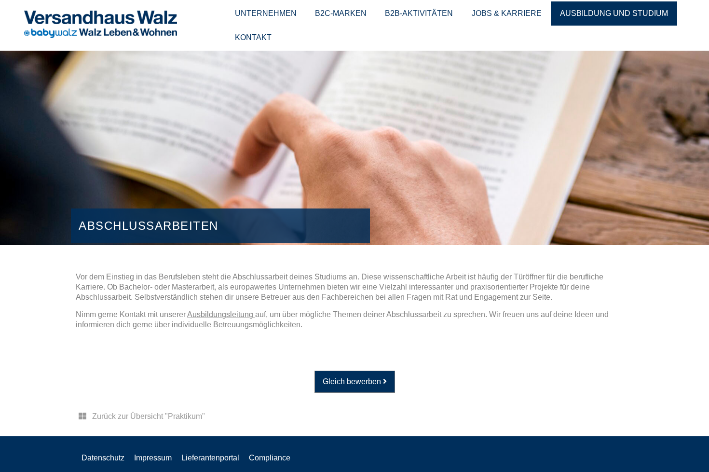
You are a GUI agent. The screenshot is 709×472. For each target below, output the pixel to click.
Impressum (153, 458)
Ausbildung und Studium (614, 13)
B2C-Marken (341, 13)
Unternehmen (266, 13)
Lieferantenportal (210, 458)
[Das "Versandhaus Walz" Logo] (100, 35)
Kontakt (253, 37)
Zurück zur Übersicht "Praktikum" (147, 416)
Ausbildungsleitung (221, 314)
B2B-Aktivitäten (419, 13)
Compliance (269, 458)
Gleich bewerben (353, 381)
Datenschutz (103, 458)
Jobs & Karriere (507, 13)
